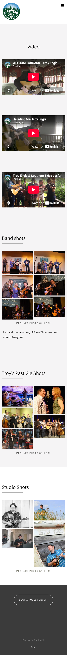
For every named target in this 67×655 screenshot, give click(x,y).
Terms (33, 647)
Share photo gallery (35, 323)
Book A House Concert (33, 599)
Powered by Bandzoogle (34, 639)
